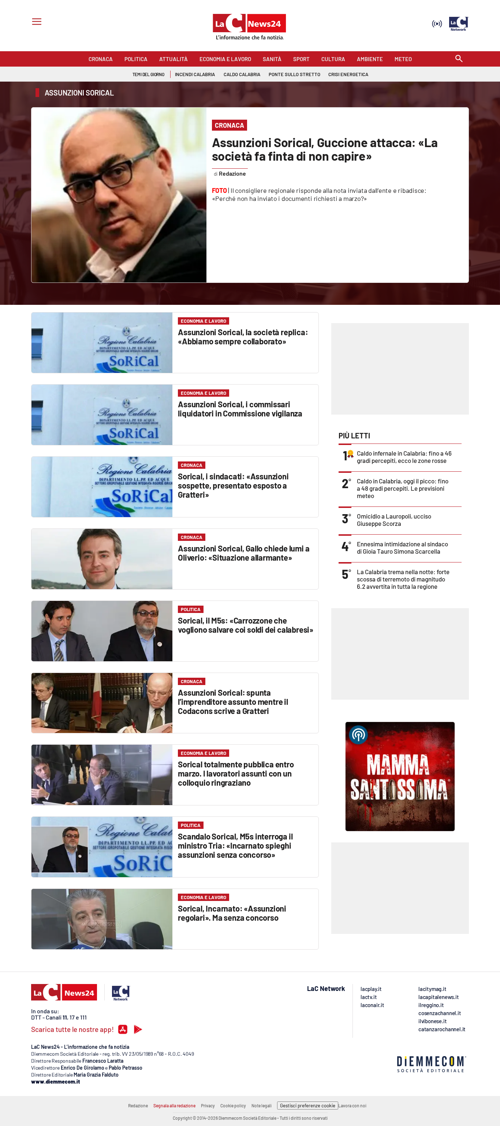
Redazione (138, 1105)
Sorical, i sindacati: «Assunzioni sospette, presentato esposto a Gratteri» (233, 485)
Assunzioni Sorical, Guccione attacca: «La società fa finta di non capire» (325, 149)
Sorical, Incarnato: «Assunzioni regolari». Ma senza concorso (232, 913)
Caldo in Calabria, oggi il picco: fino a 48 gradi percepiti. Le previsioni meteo (402, 488)
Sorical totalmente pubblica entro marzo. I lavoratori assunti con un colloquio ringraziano (236, 773)
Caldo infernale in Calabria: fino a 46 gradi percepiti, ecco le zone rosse (404, 456)
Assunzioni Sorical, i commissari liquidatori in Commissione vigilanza (240, 408)
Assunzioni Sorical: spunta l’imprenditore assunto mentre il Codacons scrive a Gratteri (233, 701)
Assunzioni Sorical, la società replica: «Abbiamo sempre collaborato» (243, 336)
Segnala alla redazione (174, 1105)
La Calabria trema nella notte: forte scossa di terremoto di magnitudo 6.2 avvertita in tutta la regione (403, 579)
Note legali (261, 1105)
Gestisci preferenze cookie (307, 1105)
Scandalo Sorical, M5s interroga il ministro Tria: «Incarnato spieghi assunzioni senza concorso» (235, 845)
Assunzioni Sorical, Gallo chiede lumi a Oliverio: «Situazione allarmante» (243, 552)
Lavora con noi (352, 1105)
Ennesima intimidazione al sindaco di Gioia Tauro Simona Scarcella (402, 547)
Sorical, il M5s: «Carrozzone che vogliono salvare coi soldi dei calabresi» (245, 625)
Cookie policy (233, 1105)
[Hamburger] (35, 22)
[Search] (459, 59)
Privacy (208, 1105)
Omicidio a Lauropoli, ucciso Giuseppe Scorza (394, 519)
